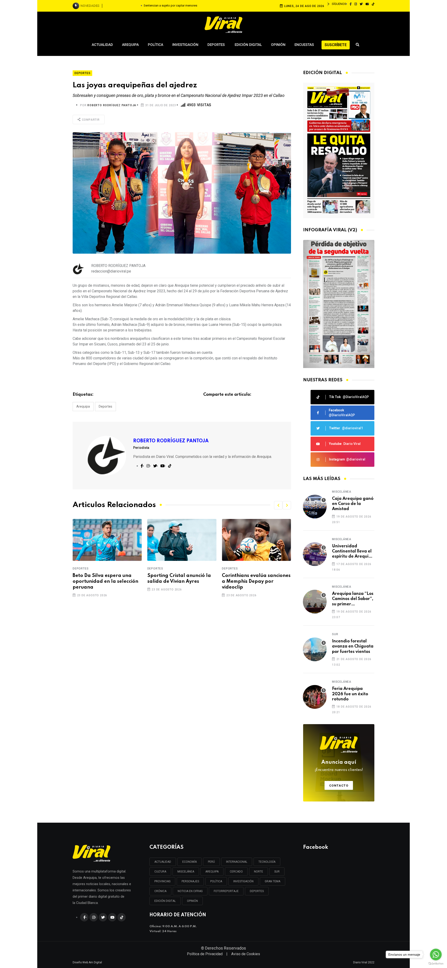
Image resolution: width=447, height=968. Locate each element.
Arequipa (130, 45)
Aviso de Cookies (245, 954)
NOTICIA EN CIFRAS (190, 891)
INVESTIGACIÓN (243, 881)
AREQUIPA (212, 871)
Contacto (339, 785)
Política (155, 45)
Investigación (185, 45)
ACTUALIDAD (162, 861)
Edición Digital (248, 45)
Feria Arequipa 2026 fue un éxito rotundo (350, 694)
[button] (278, 505)
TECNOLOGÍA (266, 861)
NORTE (258, 871)
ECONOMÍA (189, 861)
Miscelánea (341, 491)
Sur (335, 634)
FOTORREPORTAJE (226, 891)
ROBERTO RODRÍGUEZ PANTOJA (111, 105)
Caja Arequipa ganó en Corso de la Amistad (352, 504)
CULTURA (160, 871)
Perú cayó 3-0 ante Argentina (244, 578)
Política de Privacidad (205, 954)
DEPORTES (257, 891)
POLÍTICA (216, 881)
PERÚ (211, 861)
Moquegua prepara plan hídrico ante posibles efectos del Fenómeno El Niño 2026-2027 (170, 5)
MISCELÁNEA (185, 871)
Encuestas (304, 45)
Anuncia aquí (339, 766)
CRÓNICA (160, 891)
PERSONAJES (190, 881)
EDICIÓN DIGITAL (165, 901)
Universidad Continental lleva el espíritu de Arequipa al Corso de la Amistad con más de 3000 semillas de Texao (353, 551)
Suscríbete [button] (336, 45)
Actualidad (102, 45)
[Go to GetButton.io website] (435, 963)
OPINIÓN (192, 901)
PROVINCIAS (162, 881)
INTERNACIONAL (236, 861)
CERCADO (236, 871)
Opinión (278, 45)
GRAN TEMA (272, 881)
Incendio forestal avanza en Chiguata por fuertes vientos (352, 646)
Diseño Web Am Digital (87, 962)
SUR (277, 871)
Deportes (216, 45)
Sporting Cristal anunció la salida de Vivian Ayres (104, 578)
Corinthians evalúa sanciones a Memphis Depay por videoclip (181, 581)
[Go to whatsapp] (436, 954)
